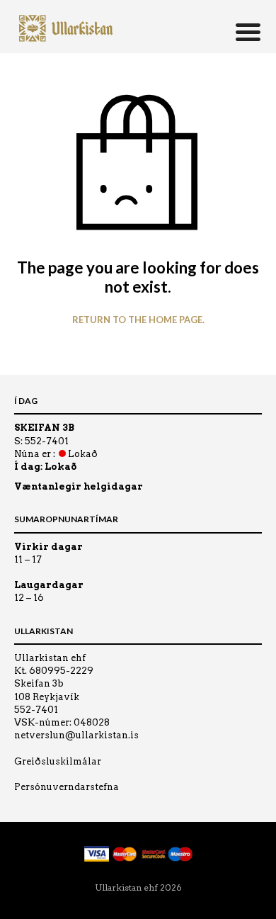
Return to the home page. (138, 320)
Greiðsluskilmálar (57, 761)
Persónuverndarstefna (66, 787)
